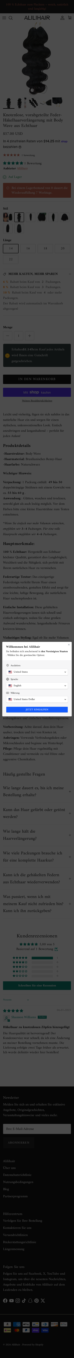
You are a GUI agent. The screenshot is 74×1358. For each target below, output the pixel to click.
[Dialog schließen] (69, 645)
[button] (37, 672)
